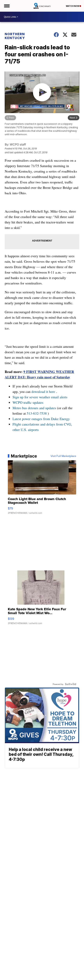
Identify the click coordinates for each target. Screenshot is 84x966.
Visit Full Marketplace (63, 456)
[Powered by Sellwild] (70, 684)
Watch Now (73, 6)
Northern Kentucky (15, 36)
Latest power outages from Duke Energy (41, 418)
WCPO (17, 402)
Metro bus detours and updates (34, 407)
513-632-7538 (37, 413)
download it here (43, 391)
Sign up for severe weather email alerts (40, 397)
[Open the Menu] (6, 6)
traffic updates (33, 402)
